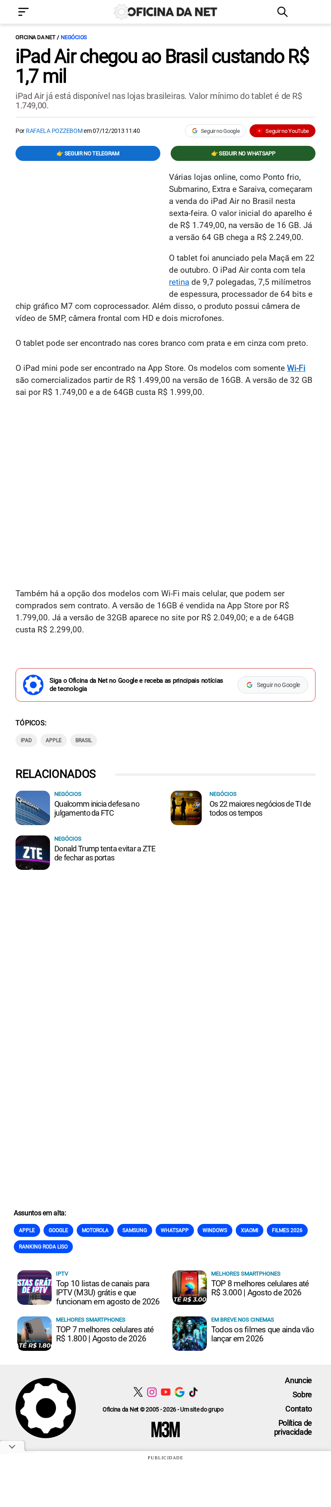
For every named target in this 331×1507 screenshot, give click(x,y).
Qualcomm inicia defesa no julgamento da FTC (96, 808)
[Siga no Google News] (179, 1392)
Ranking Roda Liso (43, 1247)
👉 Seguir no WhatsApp (243, 153)
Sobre (302, 1394)
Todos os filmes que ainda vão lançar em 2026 (262, 1334)
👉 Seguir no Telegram (87, 153)
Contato (298, 1408)
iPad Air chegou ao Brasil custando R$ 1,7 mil (162, 66)
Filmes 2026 (287, 1230)
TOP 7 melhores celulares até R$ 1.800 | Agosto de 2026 (105, 1334)
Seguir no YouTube (287, 131)
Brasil (83, 740)
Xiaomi (249, 1230)
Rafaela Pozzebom (54, 130)
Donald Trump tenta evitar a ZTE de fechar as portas (105, 853)
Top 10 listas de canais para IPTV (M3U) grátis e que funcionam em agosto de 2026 (107, 1292)
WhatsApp (175, 1230)
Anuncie (298, 1380)
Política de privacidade (293, 1427)
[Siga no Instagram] (152, 1392)
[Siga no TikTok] (193, 1392)
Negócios (74, 37)
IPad (26, 740)
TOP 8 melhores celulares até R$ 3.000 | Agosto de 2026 (260, 1288)
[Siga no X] (138, 1392)
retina (179, 282)
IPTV (62, 1273)
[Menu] (36, 12)
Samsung (134, 1230)
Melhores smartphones (246, 1273)
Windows (215, 1230)
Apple (54, 740)
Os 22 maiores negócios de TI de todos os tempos (260, 808)
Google (58, 1230)
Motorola (95, 1230)
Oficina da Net (35, 37)
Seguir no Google (220, 131)
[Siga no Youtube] (165, 1392)
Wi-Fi (296, 368)
